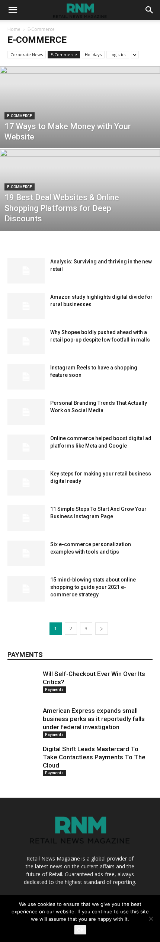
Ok (80, 930)
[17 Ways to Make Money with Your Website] (80, 135)
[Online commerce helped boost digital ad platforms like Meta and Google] (26, 447)
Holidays (93, 54)
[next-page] (101, 628)
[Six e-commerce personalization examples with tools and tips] (26, 553)
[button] (13, 10)
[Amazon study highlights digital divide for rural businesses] (26, 306)
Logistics (117, 54)
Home (13, 29)
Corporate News (26, 54)
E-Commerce (64, 54)
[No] (150, 918)
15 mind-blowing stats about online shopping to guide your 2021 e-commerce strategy (93, 587)
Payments (54, 689)
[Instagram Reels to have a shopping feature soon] (26, 377)
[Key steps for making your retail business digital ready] (26, 483)
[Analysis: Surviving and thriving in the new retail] (26, 270)
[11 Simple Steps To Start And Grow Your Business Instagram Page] (26, 518)
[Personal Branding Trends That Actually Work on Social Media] (26, 412)
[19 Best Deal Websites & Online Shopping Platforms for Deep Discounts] (80, 218)
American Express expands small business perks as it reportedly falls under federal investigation (94, 719)
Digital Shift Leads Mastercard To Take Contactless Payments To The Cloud (94, 757)
